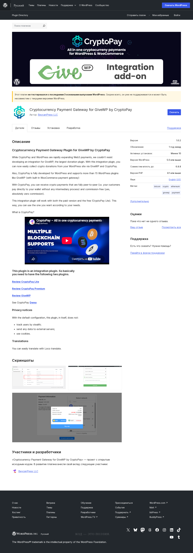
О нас (15, 503)
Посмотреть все (171, 227)
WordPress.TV (89, 517)
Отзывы (35, 127)
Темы (49, 507)
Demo (33, 302)
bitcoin (157, 186)
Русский (45, 534)
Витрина (50, 503)
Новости (16, 507)
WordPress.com (159, 503)
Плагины (50, 512)
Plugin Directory (20, 15)
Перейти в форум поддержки (147, 252)
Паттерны (51, 517)
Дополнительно (139, 201)
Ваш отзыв (136, 227)
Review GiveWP (21, 295)
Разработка (73, 127)
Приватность (19, 517)
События (120, 507)
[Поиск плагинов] (44, 26)
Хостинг (16, 512)
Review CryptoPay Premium (28, 288)
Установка (53, 127)
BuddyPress (157, 517)
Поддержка (174, 127)
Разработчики (88, 512)
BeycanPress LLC (48, 114)
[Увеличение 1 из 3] (61, 369)
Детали (19, 127)
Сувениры (121, 517)
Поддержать (123, 512)
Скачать (174, 112)
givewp (166, 192)
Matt (153, 507)
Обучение (86, 503)
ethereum (175, 186)
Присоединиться (124, 503)
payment (176, 192)
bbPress (155, 512)
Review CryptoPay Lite (25, 281)
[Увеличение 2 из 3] (117, 369)
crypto (166, 186)
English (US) (175, 179)
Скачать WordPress (176, 5)
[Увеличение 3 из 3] (117, 396)
